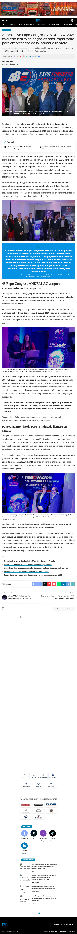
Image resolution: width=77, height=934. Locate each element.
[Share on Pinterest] (23, 56)
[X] (33, 836)
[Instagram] (43, 836)
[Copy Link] (36, 56)
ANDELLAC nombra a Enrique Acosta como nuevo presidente (28, 564)
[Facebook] (24, 836)
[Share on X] (17, 56)
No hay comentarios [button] (64, 609)
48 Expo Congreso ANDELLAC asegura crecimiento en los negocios (18, 148)
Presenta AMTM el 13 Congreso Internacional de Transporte (26, 571)
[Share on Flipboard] (20, 56)
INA (32, 871)
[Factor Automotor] (38, 20)
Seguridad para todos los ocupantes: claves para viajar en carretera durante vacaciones (43, 898)
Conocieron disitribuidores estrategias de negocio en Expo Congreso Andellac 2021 (36, 568)
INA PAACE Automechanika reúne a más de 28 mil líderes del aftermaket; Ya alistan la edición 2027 (44, 866)
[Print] (39, 56)
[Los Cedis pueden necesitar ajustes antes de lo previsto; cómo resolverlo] (25, 889)
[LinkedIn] (24, 848)
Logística (35, 891)
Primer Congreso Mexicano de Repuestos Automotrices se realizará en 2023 (33, 575)
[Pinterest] (70, 924)
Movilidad (35, 882)
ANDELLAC (6, 30)
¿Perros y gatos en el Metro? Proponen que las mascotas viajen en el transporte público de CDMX (44, 877)
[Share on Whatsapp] (26, 56)
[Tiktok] (52, 836)
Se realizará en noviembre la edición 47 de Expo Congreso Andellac (30, 561)
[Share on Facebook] (14, 56)
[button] (3, 20)
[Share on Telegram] (32, 56)
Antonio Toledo (8, 61)
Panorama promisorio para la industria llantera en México (55, 148)
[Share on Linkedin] (29, 56)
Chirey (33, 903)
